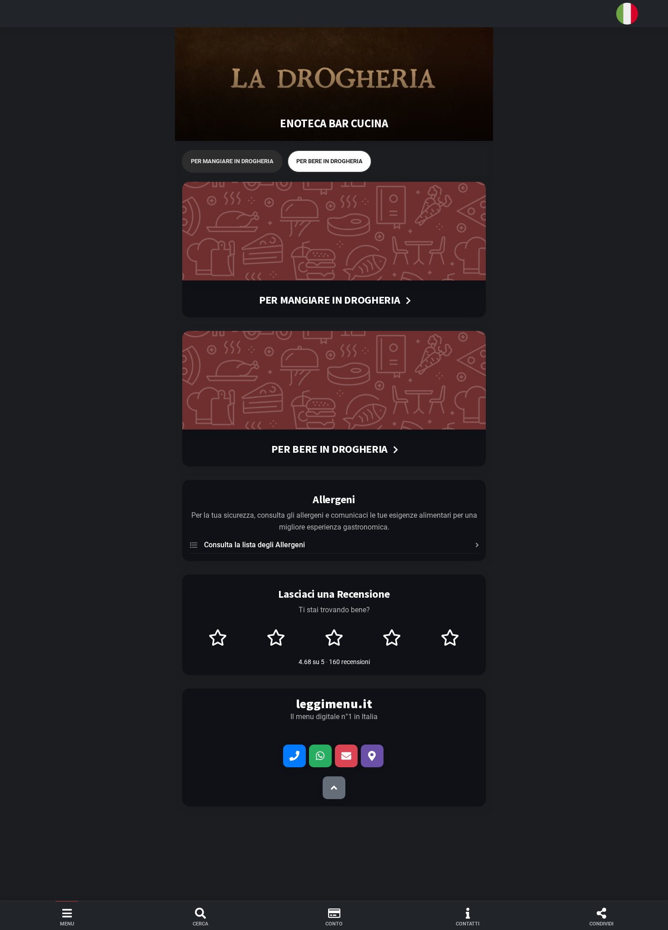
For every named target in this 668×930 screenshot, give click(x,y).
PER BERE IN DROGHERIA (329, 161)
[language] (627, 13)
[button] (334, 13)
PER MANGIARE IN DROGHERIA (232, 161)
